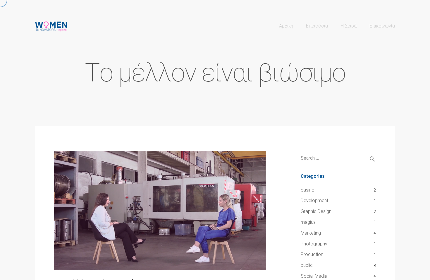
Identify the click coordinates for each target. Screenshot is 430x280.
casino (307, 190)
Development (314, 200)
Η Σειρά (349, 26)
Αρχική (286, 26)
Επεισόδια (317, 26)
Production (312, 254)
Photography (314, 244)
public (307, 265)
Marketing (311, 233)
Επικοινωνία (382, 26)
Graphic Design (316, 211)
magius (308, 222)
